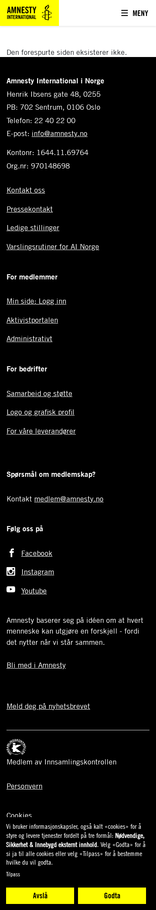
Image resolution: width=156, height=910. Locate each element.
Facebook (36, 553)
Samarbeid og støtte (39, 393)
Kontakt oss (25, 189)
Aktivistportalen (32, 319)
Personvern (24, 785)
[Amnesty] (29, 11)
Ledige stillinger (32, 227)
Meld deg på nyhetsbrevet (48, 705)
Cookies (19, 815)
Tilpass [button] (13, 874)
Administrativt (29, 338)
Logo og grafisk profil (40, 411)
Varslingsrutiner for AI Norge (52, 246)
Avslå (40, 895)
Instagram (37, 571)
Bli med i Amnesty (36, 664)
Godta (112, 895)
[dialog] (78, 863)
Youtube (34, 590)
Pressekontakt (29, 208)
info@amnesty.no (60, 133)
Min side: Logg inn (36, 300)
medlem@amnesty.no (69, 498)
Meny (140, 13)
